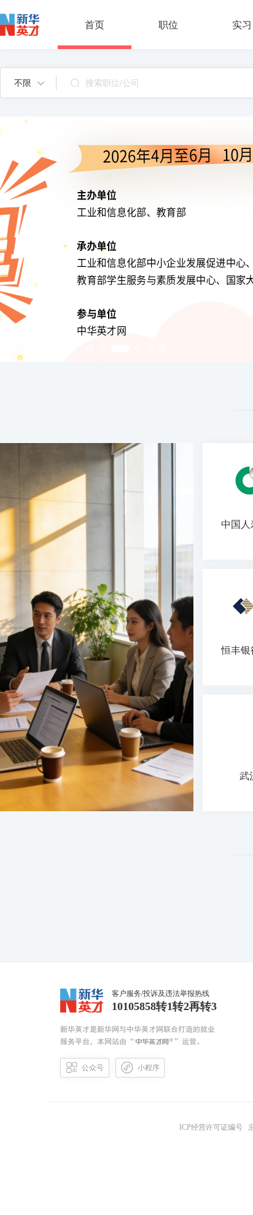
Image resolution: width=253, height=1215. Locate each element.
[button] (29, 83)
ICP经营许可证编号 (212, 1127)
